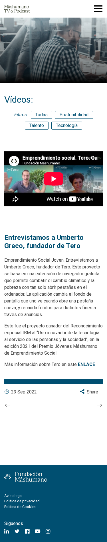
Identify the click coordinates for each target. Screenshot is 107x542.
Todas (41, 114)
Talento (36, 125)
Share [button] (92, 392)
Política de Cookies (20, 507)
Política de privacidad (22, 501)
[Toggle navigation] (98, 8)
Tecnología (67, 125)
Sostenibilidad (74, 114)
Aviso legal (13, 496)
